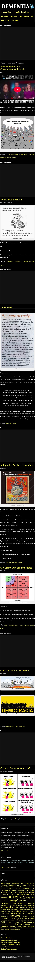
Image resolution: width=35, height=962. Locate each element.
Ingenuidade (4, 905)
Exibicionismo (4, 897)
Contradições (6, 12)
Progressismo (22, 819)
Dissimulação (12, 892)
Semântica (31, 926)
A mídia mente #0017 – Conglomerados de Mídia (12, 67)
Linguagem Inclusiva (12, 909)
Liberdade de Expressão (26, 907)
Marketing (13, 16)
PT (33, 924)
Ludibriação (3, 911)
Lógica (8, 911)
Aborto (2, 883)
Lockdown (22, 909)
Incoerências (15, 819)
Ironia (25, 905)
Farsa (20, 897)
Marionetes (26, 911)
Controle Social (23, 154)
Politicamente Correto (27, 920)
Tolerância (31, 928)
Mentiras (22, 914)
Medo (2, 913)
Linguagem (3, 909)
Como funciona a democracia (14, 670)
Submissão (13, 927)
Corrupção (8, 562)
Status (9, 927)
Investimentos (19, 905)
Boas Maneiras (6, 947)
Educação (16, 12)
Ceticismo (8, 887)
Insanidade (25, 12)
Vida (11, 929)
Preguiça (17, 922)
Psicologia (27, 924)
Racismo (12, 926)
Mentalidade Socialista (11, 199)
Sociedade (14, 20)
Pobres (18, 920)
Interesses (12, 905)
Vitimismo (14, 929)
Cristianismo (25, 888)
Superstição (19, 927)
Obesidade (25, 916)
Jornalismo (10, 907)
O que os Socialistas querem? (15, 768)
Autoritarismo (9, 261)
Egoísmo (9, 894)
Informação (31, 903)
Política (14, 423)
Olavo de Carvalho (5, 867)
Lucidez (32, 909)
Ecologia (31, 892)
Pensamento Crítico (22, 918)
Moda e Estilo (29, 16)
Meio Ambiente (11, 913)
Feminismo (26, 897)
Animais (8, 883)
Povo (23, 726)
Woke (18, 929)
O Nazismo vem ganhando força (16, 567)
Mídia (20, 16)
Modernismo (4, 916)
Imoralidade (31, 901)
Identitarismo (5, 901)
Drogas (26, 892)
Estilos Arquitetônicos (9, 949)
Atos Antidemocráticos (12, 154)
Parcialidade (12, 918)
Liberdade (4, 16)
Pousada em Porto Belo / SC (11, 944)
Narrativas (14, 157)
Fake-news (3, 157)
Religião (19, 926)
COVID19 (17, 888)
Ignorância (14, 726)
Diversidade (20, 892)
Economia (3, 894)
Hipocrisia (3, 265)
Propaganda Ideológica (11, 924)
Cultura (32, 888)
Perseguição (31, 918)
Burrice (19, 885)
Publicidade (4, 926)
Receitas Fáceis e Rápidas (10, 942)
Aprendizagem (15, 883)
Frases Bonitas (6, 938)
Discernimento (21, 890)
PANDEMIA (5, 20)
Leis (17, 907)
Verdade (7, 929)
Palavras (32, 916)
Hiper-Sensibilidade (21, 899)
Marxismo (32, 911)
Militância (31, 913)
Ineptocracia (6, 307)
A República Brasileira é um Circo (16, 465)
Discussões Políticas (17, 625)
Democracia (31, 154)
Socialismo (29, 819)
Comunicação (16, 887)
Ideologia (13, 901)
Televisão (25, 928)
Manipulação (16, 911)
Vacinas (2, 929)
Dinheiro (14, 890)
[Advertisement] (17, 43)
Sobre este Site (5, 851)
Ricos (24, 926)
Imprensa (9, 157)
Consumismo (24, 887)
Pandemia (4, 918)
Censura (3, 886)
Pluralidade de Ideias (7, 920)
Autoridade (4, 885)
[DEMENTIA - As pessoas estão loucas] (17, 6)
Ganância (12, 899)
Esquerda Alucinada (28, 261)
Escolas (14, 894)
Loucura (27, 909)
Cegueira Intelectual (28, 885)
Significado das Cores (9, 940)
